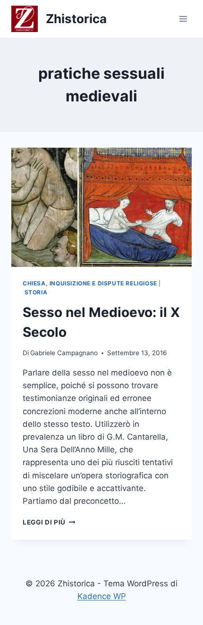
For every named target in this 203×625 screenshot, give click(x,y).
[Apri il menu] (183, 18)
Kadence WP (101, 596)
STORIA (36, 292)
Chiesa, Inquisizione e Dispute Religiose (90, 283)
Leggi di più (49, 522)
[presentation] (101, 207)
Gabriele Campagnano (64, 353)
